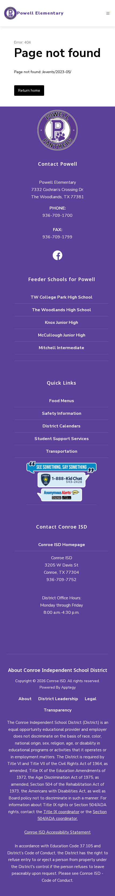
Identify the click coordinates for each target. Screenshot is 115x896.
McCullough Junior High (61, 335)
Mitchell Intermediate (61, 348)
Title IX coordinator (61, 811)
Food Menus (61, 401)
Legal (91, 699)
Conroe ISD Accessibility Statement (57, 832)
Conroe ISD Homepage (61, 545)
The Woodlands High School (61, 310)
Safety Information (61, 413)
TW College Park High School (61, 297)
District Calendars (61, 426)
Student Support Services (61, 439)
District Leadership (58, 699)
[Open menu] (108, 13)
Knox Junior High (61, 322)
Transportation (61, 451)
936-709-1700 (57, 215)
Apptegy (68, 687)
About (25, 699)
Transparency (57, 710)
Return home (29, 90)
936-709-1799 (57, 237)
